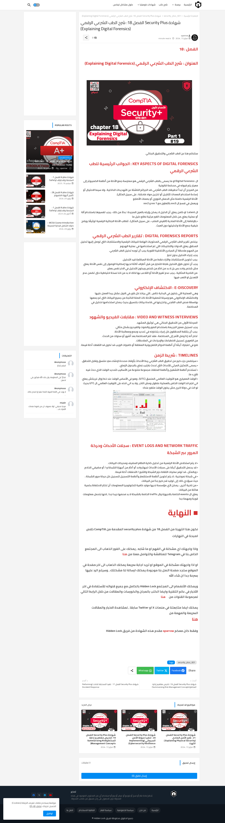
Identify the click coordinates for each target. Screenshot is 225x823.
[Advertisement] (50, 63)
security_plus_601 (186, 662)
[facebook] (33, 795)
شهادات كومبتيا (147, 4)
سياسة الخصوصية (125, 810)
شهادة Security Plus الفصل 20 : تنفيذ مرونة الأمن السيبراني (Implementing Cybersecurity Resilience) (140, 739)
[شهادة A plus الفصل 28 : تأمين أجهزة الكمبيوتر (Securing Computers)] (35, 196)
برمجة (177, 4)
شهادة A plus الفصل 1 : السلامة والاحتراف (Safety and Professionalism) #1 (61, 180)
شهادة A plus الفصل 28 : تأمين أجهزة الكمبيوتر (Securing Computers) (62, 195)
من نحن (142, 810)
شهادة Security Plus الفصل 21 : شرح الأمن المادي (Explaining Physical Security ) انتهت (180, 739)
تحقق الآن (37, 806)
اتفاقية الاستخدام (87, 810)
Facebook (176, 670)
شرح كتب (163, 4)
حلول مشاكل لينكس (123, 4)
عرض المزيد (86, 704)
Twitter (160, 670)
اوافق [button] (49, 813)
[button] (36, 5)
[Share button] (132, 670)
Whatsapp (143, 670)
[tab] (187, 4)
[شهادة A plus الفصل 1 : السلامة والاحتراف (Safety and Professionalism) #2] (35, 211)
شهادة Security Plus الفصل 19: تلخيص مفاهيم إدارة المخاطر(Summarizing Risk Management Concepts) (101, 739)
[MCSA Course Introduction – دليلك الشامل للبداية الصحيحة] (35, 226)
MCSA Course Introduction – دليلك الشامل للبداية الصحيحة (60, 224)
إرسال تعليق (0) (139, 775)
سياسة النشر (106, 810)
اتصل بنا (70, 810)
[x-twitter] (39, 795)
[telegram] (45, 795)
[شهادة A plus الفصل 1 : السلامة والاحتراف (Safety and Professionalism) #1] (35, 181)
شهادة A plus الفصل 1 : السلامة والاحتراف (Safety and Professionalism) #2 (61, 210)
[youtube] (50, 795)
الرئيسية (188, 4)
